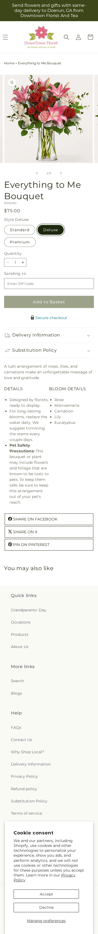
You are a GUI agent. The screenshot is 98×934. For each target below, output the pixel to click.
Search (17, 680)
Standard (19, 229)
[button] (66, 37)
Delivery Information (31, 764)
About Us (20, 646)
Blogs (16, 693)
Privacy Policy (24, 776)
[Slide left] (37, 173)
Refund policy (24, 788)
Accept (46, 894)
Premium (20, 242)
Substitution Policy (29, 801)
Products (19, 634)
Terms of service (26, 813)
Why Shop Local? (27, 751)
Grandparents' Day (28, 610)
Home (9, 63)
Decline (46, 907)
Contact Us (21, 739)
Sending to (23, 274)
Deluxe (50, 229)
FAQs (16, 727)
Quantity (13, 253)
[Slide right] (61, 173)
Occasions (20, 622)
